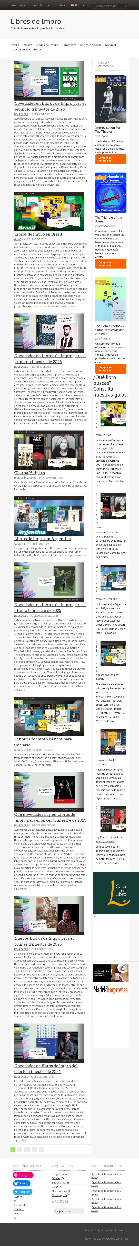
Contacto (19, 1209)
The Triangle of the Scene (108, 219)
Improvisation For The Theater (107, 129)
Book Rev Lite (93, 1238)
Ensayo (27, 45)
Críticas (56, 1178)
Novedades (21, 114)
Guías (17, 239)
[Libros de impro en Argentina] (113, 577)
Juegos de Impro (47, 45)
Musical (110, 45)
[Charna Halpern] (113, 506)
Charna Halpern (29, 472)
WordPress (122, 1238)
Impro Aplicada (91, 45)
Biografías (21, 478)
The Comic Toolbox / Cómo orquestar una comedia (109, 330)
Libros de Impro (36, 21)
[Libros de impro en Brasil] (113, 413)
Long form (69, 45)
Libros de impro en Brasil (38, 234)
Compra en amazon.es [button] (105, 159)
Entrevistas (58, 1182)
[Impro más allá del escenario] (113, 742)
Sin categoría (59, 1195)
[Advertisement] (116, 1023)
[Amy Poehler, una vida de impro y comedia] (113, 819)
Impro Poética (20, 49)
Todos (37, 49)
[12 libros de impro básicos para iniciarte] (113, 653)
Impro (15, 45)
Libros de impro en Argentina (42, 538)
